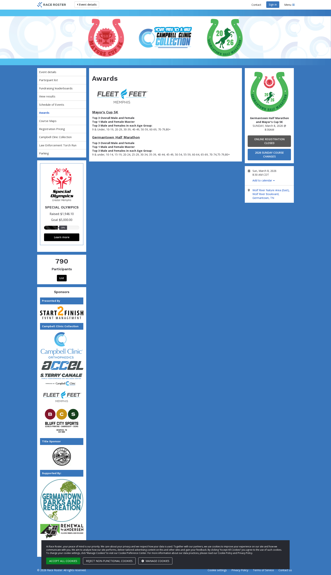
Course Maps (48, 121)
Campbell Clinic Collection (55, 137)
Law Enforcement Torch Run (57, 145)
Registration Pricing (52, 129)
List (61, 278)
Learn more (61, 237)
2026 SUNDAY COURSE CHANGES (269, 154)
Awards (44, 113)
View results (47, 96)
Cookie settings (217, 570)
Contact (256, 5)
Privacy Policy (239, 570)
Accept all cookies (63, 561)
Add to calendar (262, 180)
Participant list (48, 80)
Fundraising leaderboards (56, 88)
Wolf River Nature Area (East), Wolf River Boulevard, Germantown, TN (271, 194)
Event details (87, 4)
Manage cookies (157, 561)
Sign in (273, 4)
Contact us (285, 570)
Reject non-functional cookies (109, 561)
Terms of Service (263, 570)
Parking (44, 153)
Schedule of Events (51, 104)
